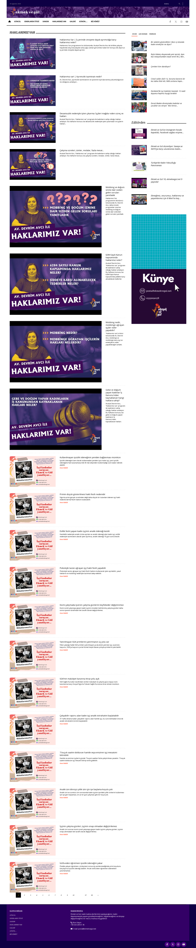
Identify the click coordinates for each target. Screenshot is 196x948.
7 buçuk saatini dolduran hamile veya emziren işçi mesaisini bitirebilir (88, 754)
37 (86, 895)
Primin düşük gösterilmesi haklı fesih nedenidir (82, 494)
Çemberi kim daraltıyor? (161, 66)
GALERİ (73, 21)
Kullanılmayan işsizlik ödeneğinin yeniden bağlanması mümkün (90, 457)
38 (92, 895)
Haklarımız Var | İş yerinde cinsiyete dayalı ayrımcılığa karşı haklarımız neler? (88, 41)
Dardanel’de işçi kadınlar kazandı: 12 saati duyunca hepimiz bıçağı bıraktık (168, 92)
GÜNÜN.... (83, 21)
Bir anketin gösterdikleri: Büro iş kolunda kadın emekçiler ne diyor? (167, 43)
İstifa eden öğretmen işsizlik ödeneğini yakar (81, 863)
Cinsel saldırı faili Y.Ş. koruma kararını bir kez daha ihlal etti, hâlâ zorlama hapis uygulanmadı (168, 81)
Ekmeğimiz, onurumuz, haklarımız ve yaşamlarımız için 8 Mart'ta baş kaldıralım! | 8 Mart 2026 (167, 198)
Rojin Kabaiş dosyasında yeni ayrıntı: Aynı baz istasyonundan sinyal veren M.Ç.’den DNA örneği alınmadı (167, 56)
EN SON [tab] (134, 34)
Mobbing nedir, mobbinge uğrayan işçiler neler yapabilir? (115, 326)
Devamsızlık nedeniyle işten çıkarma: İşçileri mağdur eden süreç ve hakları (91, 115)
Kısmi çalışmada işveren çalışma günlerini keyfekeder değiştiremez (92, 605)
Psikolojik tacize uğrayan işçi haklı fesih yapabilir (83, 568)
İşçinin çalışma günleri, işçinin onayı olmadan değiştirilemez (88, 826)
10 (73, 895)
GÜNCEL (17, 21)
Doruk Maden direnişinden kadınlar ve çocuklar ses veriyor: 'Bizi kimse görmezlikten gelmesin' (166, 105)
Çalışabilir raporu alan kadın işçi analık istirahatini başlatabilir (89, 715)
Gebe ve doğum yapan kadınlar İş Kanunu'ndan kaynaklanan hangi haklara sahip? (115, 395)
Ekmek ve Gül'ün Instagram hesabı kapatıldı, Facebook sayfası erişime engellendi (166, 132)
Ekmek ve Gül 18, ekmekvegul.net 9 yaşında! (166, 180)
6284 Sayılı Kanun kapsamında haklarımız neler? (114, 257)
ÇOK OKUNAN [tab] (143, 34)
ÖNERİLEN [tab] (152, 34)
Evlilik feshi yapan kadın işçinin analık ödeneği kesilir (85, 531)
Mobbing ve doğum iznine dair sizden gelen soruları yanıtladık (115, 191)
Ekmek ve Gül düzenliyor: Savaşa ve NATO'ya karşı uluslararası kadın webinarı (167, 149)
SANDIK (46, 21)
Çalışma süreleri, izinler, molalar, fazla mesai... (82, 150)
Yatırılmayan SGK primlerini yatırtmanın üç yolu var (84, 641)
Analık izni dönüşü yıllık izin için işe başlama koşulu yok (86, 789)
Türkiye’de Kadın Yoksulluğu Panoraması (163, 164)
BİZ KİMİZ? (95, 21)
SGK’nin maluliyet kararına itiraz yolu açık (79, 678)
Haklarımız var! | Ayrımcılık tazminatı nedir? (81, 76)
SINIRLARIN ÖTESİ (31, 21)
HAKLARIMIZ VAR (59, 21)
